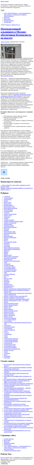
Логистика (7, 246)
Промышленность (9, 286)
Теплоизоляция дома (10, 346)
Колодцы (6, 234)
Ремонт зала (7, 308)
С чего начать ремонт (10, 319)
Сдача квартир (8, 328)
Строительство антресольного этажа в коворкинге (18, 408)
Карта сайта (7, 19)
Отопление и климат (10, 271)
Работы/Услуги (16, 24)
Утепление (7, 353)
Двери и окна (8, 215)
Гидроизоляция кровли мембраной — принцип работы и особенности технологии (17, 388)
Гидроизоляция (8, 211)
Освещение (7, 264)
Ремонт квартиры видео (10, 310)
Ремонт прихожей (9, 313)
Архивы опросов (9, 20)
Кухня (5, 240)
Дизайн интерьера (9, 220)
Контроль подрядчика (10, 237)
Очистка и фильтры (9, 274)
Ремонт (6, 302)
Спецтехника (7, 334)
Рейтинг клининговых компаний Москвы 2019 (17, 288)
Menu (2, 10)
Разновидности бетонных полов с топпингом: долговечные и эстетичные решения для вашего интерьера (17, 392)
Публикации (7, 22)
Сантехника (7, 325)
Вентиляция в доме (9, 206)
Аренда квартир (8, 198)
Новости (8, 24)
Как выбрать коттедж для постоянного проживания (18, 423)
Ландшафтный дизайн (10, 242)
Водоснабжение (8, 209)
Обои (5, 262)
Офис (5, 272)
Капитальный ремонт (10, 233)
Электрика (7, 357)
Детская (6, 218)
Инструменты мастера (10, 227)
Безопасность (7, 203)
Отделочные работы (9, 267)
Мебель (6, 253)
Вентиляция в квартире (10, 208)
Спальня (6, 332)
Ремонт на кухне (8, 312)
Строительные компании (11, 338)
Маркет (6, 252)
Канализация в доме (9, 231)
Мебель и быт (8, 255)
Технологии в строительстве (12, 349)
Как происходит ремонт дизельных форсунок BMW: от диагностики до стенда (17, 381)
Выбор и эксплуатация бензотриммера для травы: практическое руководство (18, 368)
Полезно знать (8, 278)
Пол (5, 277)
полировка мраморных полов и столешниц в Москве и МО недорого (16, 95)
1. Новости (7, 196)
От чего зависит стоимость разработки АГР (16, 410)
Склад (5, 331)
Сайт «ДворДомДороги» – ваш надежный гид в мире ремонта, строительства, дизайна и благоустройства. (17, 15)
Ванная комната (8, 205)
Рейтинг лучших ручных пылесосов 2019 (15, 296)
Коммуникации (8, 236)
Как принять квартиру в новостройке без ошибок (18, 379)
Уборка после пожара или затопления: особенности (18, 383)
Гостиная (6, 212)
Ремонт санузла (8, 316)
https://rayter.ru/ (5, 459)
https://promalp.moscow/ (7, 75)
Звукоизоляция (8, 224)
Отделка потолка (9, 265)
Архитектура (7, 199)
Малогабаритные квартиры (11, 247)
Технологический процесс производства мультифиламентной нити (15, 399)
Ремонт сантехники (9, 315)
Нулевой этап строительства (12, 261)
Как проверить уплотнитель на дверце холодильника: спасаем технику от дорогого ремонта (16, 405)
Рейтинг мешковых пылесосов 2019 (14, 297)
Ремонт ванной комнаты (11, 305)
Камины (6, 230)
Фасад (5, 354)
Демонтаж (7, 217)
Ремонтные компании (10, 318)
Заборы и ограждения (10, 223)
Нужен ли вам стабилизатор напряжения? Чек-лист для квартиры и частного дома (18, 412)
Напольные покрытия (10, 258)
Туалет (6, 351)
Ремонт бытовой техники (11, 303)
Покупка (6, 275)
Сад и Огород (8, 321)
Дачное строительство (10, 214)
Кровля (6, 239)
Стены (6, 335)
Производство (8, 284)
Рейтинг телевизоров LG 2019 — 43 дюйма (16, 300)
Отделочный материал (10, 269)
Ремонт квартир (8, 309)
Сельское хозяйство (9, 330)
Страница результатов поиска (12, 450)
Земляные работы (9, 225)
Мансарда (6, 250)
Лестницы (7, 245)
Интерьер (6, 228)
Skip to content (4, 1)
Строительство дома (9, 344)
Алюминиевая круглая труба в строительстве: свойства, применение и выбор (17, 415)
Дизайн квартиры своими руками (13, 221)
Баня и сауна (7, 202)
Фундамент (7, 356)
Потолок (6, 280)
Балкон (6, 201)
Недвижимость (8, 259)
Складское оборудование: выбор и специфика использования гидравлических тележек (17, 425)
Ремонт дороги (8, 306)
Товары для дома (8, 350)
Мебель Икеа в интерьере (11, 256)
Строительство (8, 343)
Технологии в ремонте (10, 347)
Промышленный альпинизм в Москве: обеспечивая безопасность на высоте (16, 33)
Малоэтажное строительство (12, 249)
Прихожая (7, 281)
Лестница (6, 243)
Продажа (6, 283)
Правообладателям (9, 443)
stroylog (5, 41)
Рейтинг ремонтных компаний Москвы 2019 (16, 299)
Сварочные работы (9, 327)
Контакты (6, 17)
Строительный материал (11, 340)
